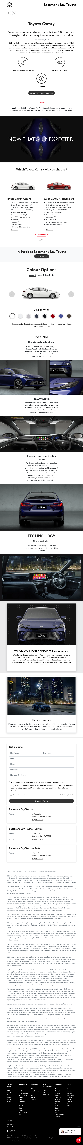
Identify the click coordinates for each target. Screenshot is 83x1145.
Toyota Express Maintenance (71, 1104)
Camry (9, 1097)
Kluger (21, 1110)
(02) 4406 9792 (37, 820)
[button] (74, 13)
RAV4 (20, 1089)
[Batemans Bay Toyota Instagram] (11, 1130)
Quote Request (57, 1109)
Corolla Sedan (9, 1100)
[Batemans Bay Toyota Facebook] (8, 1130)
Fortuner (21, 1102)
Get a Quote (41, 234)
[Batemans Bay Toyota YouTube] (13, 1130)
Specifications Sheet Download (41, 93)
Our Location (11, 1125)
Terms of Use (35, 1137)
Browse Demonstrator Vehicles (59, 1097)
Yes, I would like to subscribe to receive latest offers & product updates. (38, 782)
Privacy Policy (27, 1137)
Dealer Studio (18, 1141)
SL (53, 274)
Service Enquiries (70, 1094)
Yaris (8, 1091)
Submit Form (41, 800)
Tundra (33, 1095)
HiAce (33, 1097)
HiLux (33, 1089)
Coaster (33, 1099)
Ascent (32, 274)
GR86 (44, 1093)
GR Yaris (45, 1091)
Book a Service (69, 1090)
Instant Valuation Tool (58, 1104)
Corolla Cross (21, 1107)
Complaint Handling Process (48, 1137)
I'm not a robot (19, 795)
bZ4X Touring (23, 1093)
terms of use (34, 785)
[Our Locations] (14, 13)
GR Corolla (46, 1095)
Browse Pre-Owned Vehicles (59, 1091)
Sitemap (19, 1137)
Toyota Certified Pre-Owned (59, 1114)
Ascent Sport (43, 274)
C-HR (20, 1099)
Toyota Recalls (69, 1098)
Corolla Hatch (9, 1094)
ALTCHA (70, 795)
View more (14, 230)
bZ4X (20, 1091)
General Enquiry (12, 1127)
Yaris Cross (22, 1104)
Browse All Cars (42, 256)
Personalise (41, 102)
